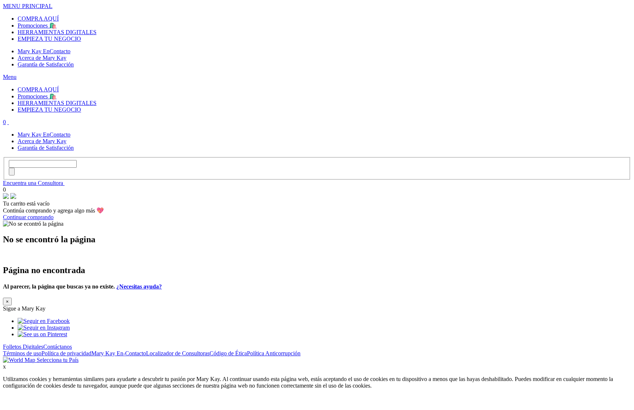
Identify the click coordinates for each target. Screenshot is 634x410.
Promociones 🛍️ (37, 25)
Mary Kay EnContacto (44, 51)
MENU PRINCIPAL (27, 6)
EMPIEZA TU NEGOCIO (49, 39)
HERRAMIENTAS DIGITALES (57, 32)
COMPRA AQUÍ (38, 18)
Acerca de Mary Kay (42, 58)
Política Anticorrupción (273, 353)
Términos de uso (22, 353)
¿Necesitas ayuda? (139, 286)
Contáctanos (57, 347)
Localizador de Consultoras (177, 353)
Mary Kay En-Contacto (118, 353)
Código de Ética (228, 353)
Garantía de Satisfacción (46, 64)
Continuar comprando (28, 217)
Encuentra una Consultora (34, 183)
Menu (10, 77)
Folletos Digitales (23, 347)
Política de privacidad (66, 353)
